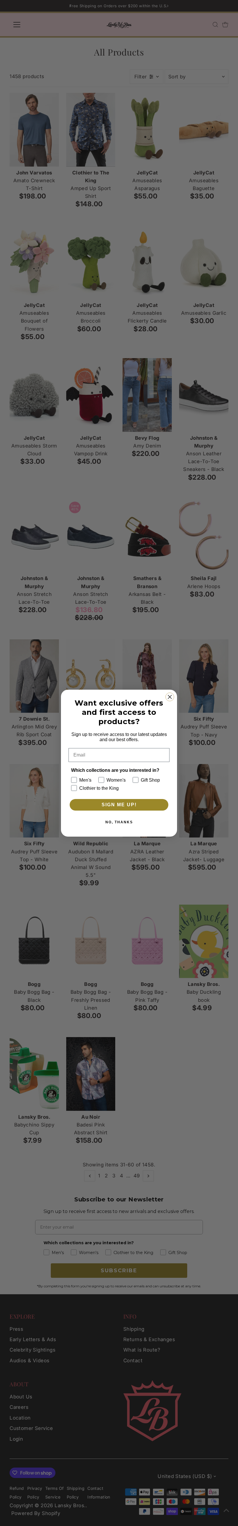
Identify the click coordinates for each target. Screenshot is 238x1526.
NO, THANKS (119, 822)
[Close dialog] (169, 697)
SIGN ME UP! (119, 804)
